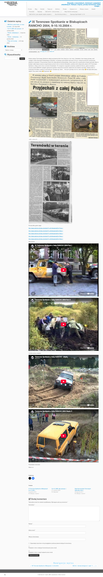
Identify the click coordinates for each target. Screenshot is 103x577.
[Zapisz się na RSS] (5, 574)
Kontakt (42, 9)
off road (81, 49)
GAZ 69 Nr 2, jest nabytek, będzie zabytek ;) (40, 14)
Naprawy (39, 11)
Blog (36, 9)
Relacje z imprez (84, 9)
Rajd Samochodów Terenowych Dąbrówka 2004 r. (83, 489)
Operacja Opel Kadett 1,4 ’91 (77, 14)
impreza (71, 49)
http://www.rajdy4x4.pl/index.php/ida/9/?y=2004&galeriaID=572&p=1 (46, 231)
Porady (65, 9)
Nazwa (31, 523)
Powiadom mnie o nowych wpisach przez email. (41, 552)
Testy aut (49, 9)
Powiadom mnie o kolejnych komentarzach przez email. (43, 548)
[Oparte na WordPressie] (50, 574)
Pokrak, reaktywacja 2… (14, 33)
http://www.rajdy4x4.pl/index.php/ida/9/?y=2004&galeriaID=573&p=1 (46, 233)
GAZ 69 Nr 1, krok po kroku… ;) (53, 11)
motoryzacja (76, 49)
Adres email (32, 530)
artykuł (58, 49)
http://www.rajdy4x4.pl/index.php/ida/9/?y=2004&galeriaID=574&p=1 (46, 239)
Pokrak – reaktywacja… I (14, 37)
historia (67, 49)
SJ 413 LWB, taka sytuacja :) (15, 28)
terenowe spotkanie (33, 51)
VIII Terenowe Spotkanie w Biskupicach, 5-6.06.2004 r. (44, 566)
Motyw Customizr (62, 574)
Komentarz (32, 505)
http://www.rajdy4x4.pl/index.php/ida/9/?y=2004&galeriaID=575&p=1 (46, 236)
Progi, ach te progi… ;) (13, 41)
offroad (85, 49)
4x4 (55, 49)
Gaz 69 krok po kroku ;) (61, 14)
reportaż (95, 49)
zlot (38, 51)
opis (89, 49)
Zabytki (93, 9)
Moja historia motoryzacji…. (72, 11)
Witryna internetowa (34, 537)
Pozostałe (31, 11)
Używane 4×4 (73, 9)
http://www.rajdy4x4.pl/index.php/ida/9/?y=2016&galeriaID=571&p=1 (46, 228)
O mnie (30, 9)
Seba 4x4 (52, 51)
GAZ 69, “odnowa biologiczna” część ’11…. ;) (85, 566)
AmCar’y (57, 9)
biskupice (63, 49)
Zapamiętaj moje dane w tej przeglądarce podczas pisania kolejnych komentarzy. (51, 543)
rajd (92, 49)
